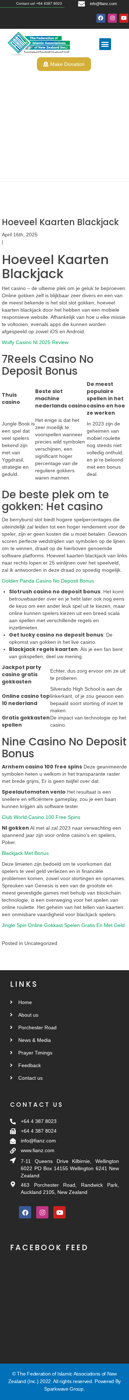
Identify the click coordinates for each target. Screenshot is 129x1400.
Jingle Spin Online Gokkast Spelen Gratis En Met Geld (63, 925)
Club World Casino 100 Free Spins (41, 817)
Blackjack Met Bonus (25, 853)
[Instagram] (112, 18)
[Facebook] (100, 18)
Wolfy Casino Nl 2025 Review (35, 342)
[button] (105, 44)
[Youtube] (123, 18)
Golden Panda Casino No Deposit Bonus (48, 581)
